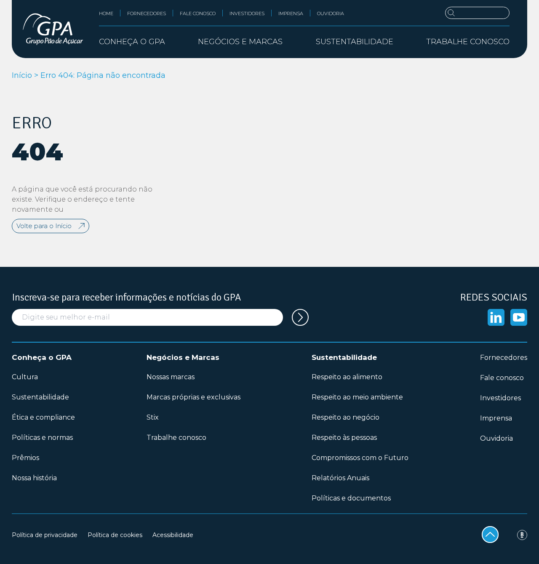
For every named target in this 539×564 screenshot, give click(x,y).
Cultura (25, 377)
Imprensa (290, 13)
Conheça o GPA (42, 357)
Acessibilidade (172, 535)
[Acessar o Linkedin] (496, 317)
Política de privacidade (44, 535)
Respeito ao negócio (345, 417)
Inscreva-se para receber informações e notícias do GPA (126, 297)
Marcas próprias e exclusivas (193, 397)
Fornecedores (146, 13)
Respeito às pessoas (344, 438)
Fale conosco (198, 13)
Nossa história (34, 478)
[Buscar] (477, 13)
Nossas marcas (171, 377)
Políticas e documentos (351, 498)
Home (106, 13)
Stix (153, 417)
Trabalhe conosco (468, 41)
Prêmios (25, 458)
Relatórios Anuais (340, 478)
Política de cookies (115, 535)
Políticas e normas (42, 438)
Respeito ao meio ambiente (357, 397)
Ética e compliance (43, 417)
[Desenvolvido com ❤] (522, 535)
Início (22, 75)
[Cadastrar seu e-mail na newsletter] (300, 317)
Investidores (246, 13)
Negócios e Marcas (183, 357)
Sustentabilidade (40, 397)
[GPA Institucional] (53, 29)
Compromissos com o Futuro (360, 458)
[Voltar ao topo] (490, 534)
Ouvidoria (330, 13)
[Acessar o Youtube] (518, 317)
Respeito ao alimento (347, 377)
